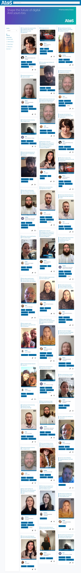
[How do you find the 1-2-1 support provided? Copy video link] (32, 114)
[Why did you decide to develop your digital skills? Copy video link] (32, 146)
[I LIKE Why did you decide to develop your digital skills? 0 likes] (35, 146)
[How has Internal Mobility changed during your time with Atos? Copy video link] (70, 488)
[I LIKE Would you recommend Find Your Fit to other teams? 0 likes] (35, 272)
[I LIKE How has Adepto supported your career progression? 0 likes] (54, 313)
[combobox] (12, 30)
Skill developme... (11, 41)
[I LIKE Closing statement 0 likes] (54, 56)
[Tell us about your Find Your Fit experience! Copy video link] (51, 93)
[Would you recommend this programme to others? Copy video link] (51, 225)
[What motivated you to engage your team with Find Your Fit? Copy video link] (70, 411)
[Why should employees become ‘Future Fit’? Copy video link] (32, 399)
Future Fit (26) (10, 39)
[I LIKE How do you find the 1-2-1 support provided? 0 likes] (35, 114)
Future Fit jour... (10, 44)
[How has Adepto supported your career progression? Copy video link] (51, 313)
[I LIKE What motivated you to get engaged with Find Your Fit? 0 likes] (54, 437)
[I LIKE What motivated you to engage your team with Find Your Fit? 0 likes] (73, 411)
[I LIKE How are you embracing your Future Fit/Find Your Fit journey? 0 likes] (35, 569)
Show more (8, 48)
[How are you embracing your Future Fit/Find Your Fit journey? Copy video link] (32, 569)
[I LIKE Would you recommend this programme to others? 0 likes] (54, 225)
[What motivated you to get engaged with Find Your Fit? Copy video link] (51, 437)
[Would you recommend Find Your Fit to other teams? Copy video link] (32, 272)
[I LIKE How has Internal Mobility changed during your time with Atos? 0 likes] (73, 488)
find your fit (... (10, 46)
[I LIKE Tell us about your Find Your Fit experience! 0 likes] (54, 93)
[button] (28, 49)
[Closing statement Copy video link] (51, 56)
